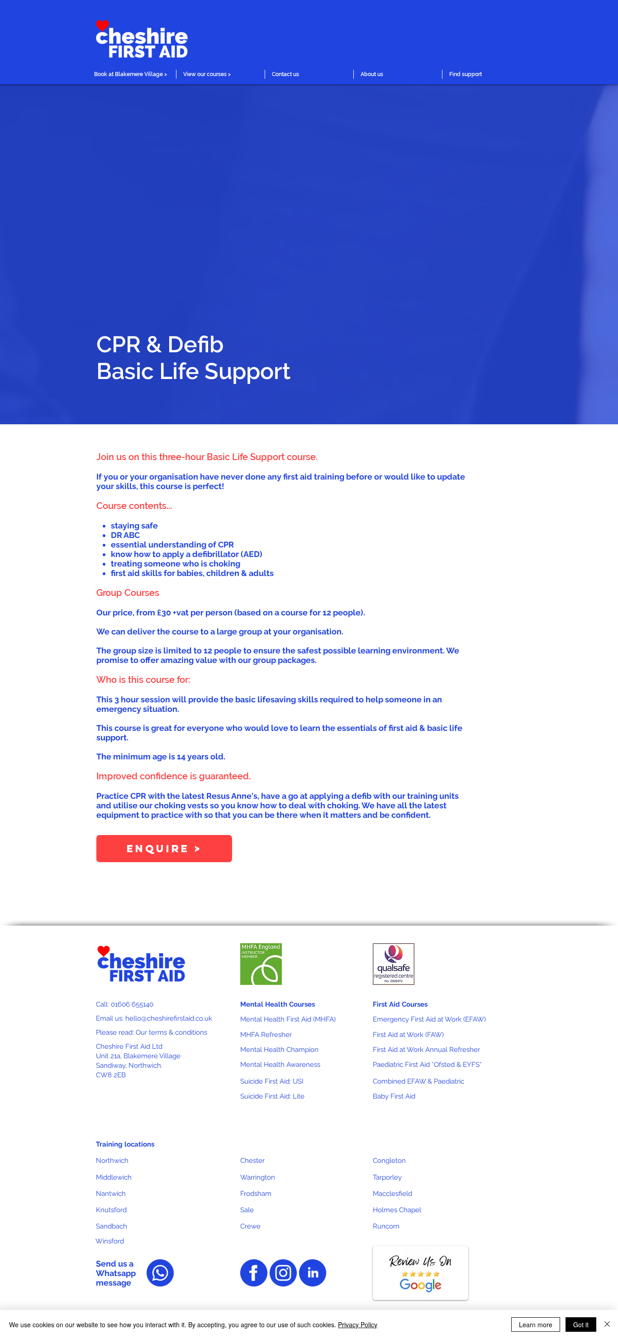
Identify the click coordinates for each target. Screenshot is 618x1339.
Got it (581, 1324)
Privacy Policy (357, 1324)
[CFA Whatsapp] (160, 1272)
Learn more (535, 1324)
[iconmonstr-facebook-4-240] (253, 1272)
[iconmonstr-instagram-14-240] (283, 1272)
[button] (131, 74)
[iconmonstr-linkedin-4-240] (312, 1272)
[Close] (607, 1324)
